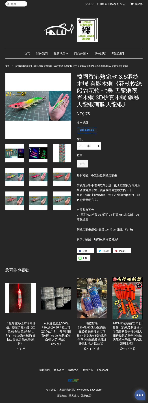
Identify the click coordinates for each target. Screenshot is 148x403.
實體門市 (88, 370)
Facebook (102, 370)
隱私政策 (74, 395)
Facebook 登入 (116, 4)
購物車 (139, 4)
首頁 (27, 53)
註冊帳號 (102, 4)
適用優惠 (82, 122)
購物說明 (100, 53)
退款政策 (86, 395)
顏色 (79, 139)
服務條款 (62, 395)
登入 (87, 4)
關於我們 (42, 53)
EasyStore (96, 389)
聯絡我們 (118, 53)
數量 (79, 155)
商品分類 (80, 53)
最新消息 (60, 53)
